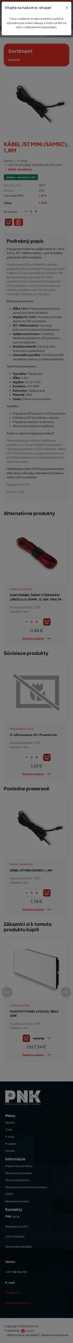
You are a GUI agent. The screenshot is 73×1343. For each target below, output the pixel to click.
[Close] (67, 8)
